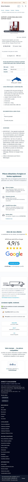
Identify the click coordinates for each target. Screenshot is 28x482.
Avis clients (3, 418)
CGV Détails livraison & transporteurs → (11, 297)
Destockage (3, 449)
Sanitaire (12, 10)
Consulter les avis (14, 263)
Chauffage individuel (5, 458)
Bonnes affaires (4, 447)
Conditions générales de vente (7, 466)
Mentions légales (4, 468)
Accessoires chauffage (5, 443)
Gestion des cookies (5, 470)
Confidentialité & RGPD (6, 473)
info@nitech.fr (5, 400)
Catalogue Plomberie (5, 430)
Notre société (4, 464)
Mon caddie (3, 409)
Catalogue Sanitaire (5, 428)
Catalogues (7, 10)
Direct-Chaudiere (5, 6)
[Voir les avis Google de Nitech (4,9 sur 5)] (14, 249)
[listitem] (12, 366)
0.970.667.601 (5, 397)
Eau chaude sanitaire (5, 452)
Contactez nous (9, 218)
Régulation (3, 454)
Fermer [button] (23, 478)
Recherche (3, 414)
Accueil (2, 10)
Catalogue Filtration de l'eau (7, 433)
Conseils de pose (8, 120)
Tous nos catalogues (5, 424)
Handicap (17, 10)
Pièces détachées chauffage (7, 438)
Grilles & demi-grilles (5, 445)
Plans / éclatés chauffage (6, 440)
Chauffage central (4, 456)
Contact (2, 416)
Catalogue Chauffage (5, 426)
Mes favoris (3, 411)
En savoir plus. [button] (14, 480)
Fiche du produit (8, 116)
